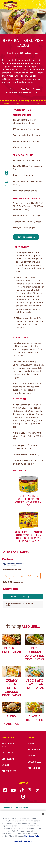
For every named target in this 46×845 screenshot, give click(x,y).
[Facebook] (5, 790)
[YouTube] (13, 790)
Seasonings (8, 752)
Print (6, 176)
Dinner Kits (8, 759)
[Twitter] (37, 790)
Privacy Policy (22, 808)
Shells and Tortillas (8, 745)
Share (6, 186)
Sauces (6, 765)
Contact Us (7, 808)
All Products (9, 771)
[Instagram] (29, 790)
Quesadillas (34, 762)
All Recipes (34, 768)
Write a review (31, 53)
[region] (23, 828)
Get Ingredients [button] (26, 237)
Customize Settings (23, 841)
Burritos (33, 755)
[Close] (43, 814)
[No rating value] (13, 53)
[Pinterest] (23, 797)
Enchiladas (34, 749)
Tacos (31, 743)
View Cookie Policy (32, 836)
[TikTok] (22, 790)
